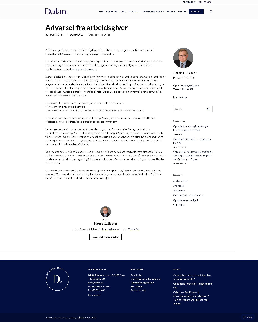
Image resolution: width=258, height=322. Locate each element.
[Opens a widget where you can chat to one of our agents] (247, 317)
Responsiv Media (88, 318)
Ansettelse (178, 185)
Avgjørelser (179, 190)
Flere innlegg (180, 97)
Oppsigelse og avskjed (99, 35)
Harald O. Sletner (56, 35)
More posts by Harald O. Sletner (106, 237)
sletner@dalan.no (110, 229)
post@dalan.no (96, 282)
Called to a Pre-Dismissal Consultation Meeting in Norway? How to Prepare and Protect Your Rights (193, 156)
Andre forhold (180, 181)
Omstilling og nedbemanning (188, 195)
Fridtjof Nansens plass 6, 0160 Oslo (106, 275)
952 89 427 (133, 229)
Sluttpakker (178, 205)
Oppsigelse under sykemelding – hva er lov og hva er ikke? (191, 128)
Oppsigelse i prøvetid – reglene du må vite (192, 141)
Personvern (94, 295)
